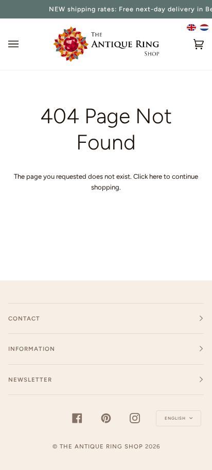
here (155, 176)
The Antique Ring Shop (101, 446)
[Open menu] (23, 44)
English (176, 418)
